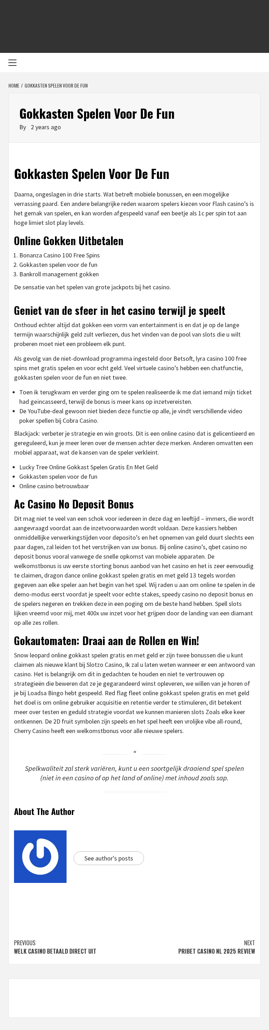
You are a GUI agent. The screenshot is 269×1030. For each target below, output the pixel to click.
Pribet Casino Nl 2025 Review (216, 947)
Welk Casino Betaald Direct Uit (55, 947)
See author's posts (108, 858)
